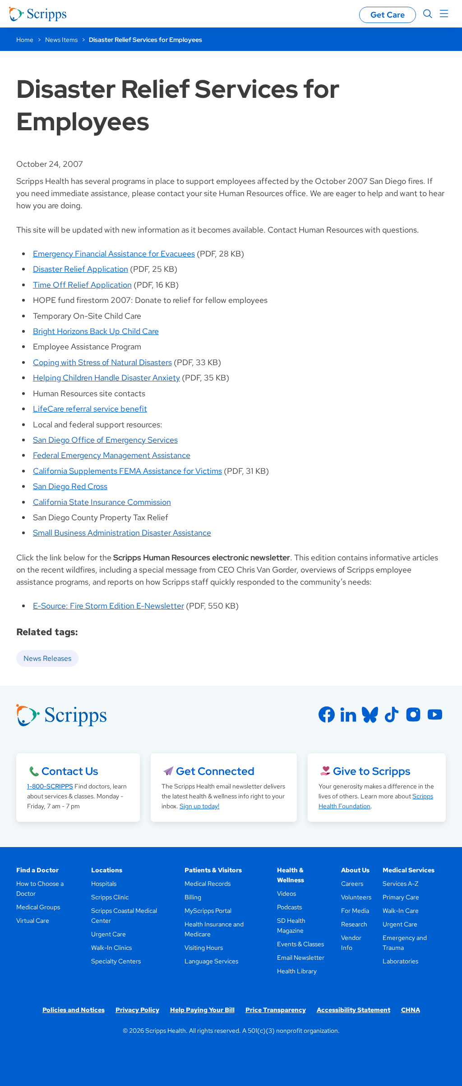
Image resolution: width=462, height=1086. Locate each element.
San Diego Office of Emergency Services (105, 440)
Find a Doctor (37, 870)
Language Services (211, 961)
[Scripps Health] (37, 14)
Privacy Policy (137, 1010)
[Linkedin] (348, 714)
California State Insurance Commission (102, 502)
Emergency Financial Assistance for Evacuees (114, 253)
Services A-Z (400, 884)
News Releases (47, 658)
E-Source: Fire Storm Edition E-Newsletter (108, 605)
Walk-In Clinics (111, 948)
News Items (61, 40)
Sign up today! (199, 806)
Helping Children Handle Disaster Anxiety (106, 377)
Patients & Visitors (213, 870)
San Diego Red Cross (70, 486)
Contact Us (70, 771)
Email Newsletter (300, 957)
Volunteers (356, 897)
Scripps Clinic (110, 897)
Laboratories (400, 961)
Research (354, 924)
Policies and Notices (73, 1010)
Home (24, 40)
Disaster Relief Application (80, 269)
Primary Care (401, 897)
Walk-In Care (401, 911)
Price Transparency (275, 1010)
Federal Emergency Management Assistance (111, 455)
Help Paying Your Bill (202, 1010)
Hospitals (103, 884)
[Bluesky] (370, 714)
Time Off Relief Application (82, 285)
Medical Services (408, 870)
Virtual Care (32, 920)
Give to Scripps (371, 771)
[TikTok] (391, 714)
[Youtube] (435, 714)
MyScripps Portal (208, 911)
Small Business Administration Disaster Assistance (122, 532)
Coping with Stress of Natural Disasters (102, 362)
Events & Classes (300, 944)
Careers (352, 884)
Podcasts (289, 907)
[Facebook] (326, 714)
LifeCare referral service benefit (90, 408)
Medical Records (208, 884)
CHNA (410, 1010)
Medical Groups (38, 907)
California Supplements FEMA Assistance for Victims (127, 471)
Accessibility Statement (353, 1010)
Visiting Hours (204, 948)
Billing (193, 897)
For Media (355, 911)
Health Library (297, 971)
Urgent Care (108, 934)
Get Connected (215, 771)
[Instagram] (413, 714)
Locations (106, 870)
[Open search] (428, 14)
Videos (286, 893)
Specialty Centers (116, 961)
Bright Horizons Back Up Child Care (96, 331)
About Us (355, 870)
